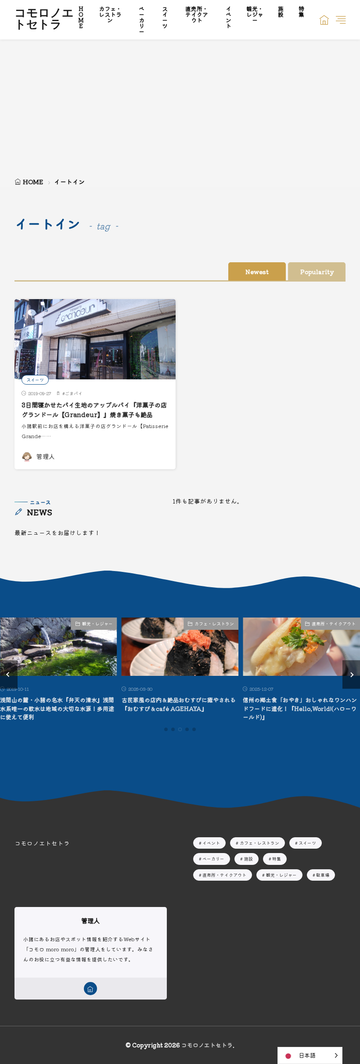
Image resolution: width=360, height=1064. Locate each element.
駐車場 (322, 874)
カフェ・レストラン (214, 623)
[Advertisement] (180, 105)
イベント (211, 842)
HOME (33, 181)
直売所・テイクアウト (334, 623)
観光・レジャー (97, 623)
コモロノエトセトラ (44, 19)
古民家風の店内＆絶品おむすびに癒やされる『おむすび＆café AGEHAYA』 (179, 704)
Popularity (317, 271)
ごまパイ (74, 393)
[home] (90, 988)
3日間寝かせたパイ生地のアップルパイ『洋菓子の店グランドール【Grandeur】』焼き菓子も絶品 (94, 409)
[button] (9, 675)
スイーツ (35, 379)
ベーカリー (213, 858)
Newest (257, 271)
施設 (248, 858)
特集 (276, 858)
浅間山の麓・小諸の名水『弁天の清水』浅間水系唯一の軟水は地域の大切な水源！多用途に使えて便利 (57, 708)
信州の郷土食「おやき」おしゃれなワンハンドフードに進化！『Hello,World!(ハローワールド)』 (300, 708)
